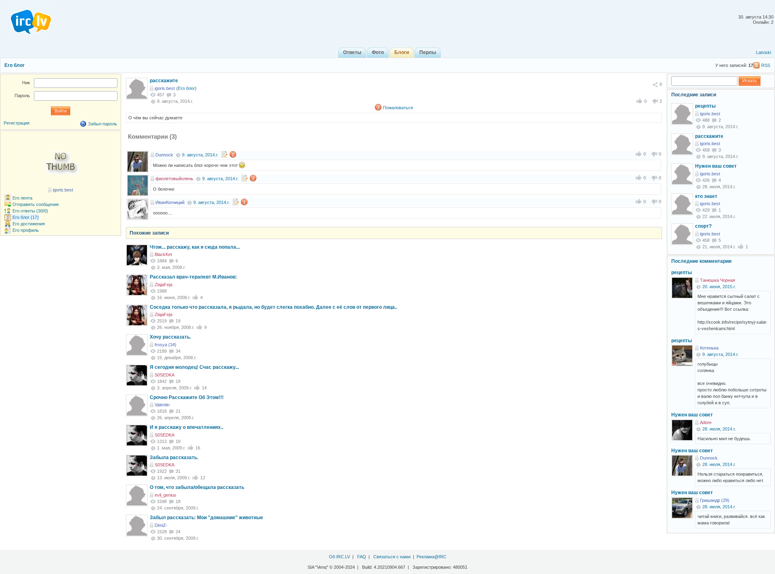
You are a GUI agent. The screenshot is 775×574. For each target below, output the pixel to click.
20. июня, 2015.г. (719, 286)
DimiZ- (161, 525)
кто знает (706, 196)
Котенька (709, 347)
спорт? (703, 226)
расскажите (164, 80)
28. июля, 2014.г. (719, 428)
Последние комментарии (701, 261)
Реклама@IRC (431, 556)
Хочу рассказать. (170, 337)
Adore (706, 422)
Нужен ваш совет (716, 166)
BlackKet (163, 254)
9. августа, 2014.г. (200, 154)
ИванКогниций (169, 202)
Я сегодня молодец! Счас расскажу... (194, 367)
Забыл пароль (102, 123)
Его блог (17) (26, 217)
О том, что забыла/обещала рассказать (197, 487)
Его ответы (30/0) (30, 210)
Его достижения (29, 223)
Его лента (22, 197)
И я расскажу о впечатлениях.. (186, 427)
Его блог (14, 65)
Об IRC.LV (339, 556)
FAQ (361, 556)
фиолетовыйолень (174, 178)
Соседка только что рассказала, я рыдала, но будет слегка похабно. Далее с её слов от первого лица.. (273, 307)
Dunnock (164, 154)
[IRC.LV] (26, 19)
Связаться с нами (392, 556)
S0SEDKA (164, 374)
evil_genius (165, 495)
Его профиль (26, 230)
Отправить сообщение (36, 204)
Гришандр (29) (714, 500)
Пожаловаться (398, 107)
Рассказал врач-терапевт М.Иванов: (193, 277)
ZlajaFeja (163, 284)
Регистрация (16, 123)
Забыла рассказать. (174, 457)
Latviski (763, 52)
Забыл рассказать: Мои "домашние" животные (206, 517)
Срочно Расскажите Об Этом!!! (187, 397)
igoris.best (165, 88)
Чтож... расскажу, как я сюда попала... (195, 247)
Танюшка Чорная (717, 280)
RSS (765, 65)
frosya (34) (165, 344)
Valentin (162, 404)
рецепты (705, 106)
